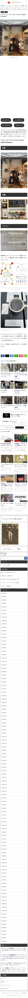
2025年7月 (4, 634)
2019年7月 (4, 879)
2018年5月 (4, 927)
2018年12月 (4, 903)
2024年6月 (4, 678)
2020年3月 (4, 852)
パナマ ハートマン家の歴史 (7, 948)
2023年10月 (4, 705)
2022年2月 (4, 774)
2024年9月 (4, 668)
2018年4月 (4, 931)
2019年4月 (4, 890)
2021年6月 (4, 801)
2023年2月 (4, 733)
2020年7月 (4, 838)
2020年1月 (4, 859)
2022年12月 (4, 739)
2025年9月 (4, 627)
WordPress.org (5, 988)
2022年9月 (4, 750)
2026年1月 (4, 613)
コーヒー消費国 (21, 5)
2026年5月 (4, 599)
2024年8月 (4, 671)
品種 (26, 5)
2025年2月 (4, 651)
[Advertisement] (14, 73)
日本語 (4, 555)
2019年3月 (4, 893)
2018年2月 (4, 937)
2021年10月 (4, 787)
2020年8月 (4, 835)
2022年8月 (4, 753)
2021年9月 (4, 791)
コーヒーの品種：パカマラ (7, 967)
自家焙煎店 (3, 5)
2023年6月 (4, 719)
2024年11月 (4, 661)
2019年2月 (4, 896)
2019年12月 (4, 862)
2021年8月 (4, 794)
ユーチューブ (19, 125)
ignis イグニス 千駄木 (6, 963)
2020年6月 (4, 842)
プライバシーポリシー (15, 993)
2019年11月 (4, 866)
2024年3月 (4, 688)
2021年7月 (4, 797)
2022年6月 (4, 760)
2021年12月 (4, 780)
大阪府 (6, 11)
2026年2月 (4, 610)
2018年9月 (4, 914)
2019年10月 (4, 869)
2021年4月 (4, 808)
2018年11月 (4, 907)
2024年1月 (4, 695)
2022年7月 (4, 757)
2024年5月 (4, 681)
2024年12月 (4, 658)
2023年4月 (4, 726)
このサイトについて (5, 993)
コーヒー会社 (8, 5)
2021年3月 (4, 811)
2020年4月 (4, 849)
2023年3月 (4, 729)
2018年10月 (4, 910)
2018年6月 (4, 924)
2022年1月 (4, 777)
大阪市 (2, 11)
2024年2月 (4, 692)
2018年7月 (4, 920)
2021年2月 (4, 815)
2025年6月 (4, 637)
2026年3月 (4, 606)
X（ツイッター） (7, 549)
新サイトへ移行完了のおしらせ (9, 572)
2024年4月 (4, 685)
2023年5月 (4, 722)
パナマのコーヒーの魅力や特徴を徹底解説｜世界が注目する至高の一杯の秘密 (14, 958)
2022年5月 (4, 763)
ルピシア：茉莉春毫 (6, 586)
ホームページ (5, 120)
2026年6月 (4, 596)
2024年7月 (4, 675)
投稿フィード (5, 981)
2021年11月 (4, 784)
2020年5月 (4, 845)
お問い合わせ (24, 993)
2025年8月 (4, 630)
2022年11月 (4, 743)
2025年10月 (4, 623)
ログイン (4, 978)
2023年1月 (4, 736)
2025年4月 (4, 644)
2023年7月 (4, 716)
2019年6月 (4, 883)
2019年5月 (4, 886)
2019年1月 (4, 900)
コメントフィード (6, 985)
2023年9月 (4, 709)
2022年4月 (4, 767)
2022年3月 (4, 770)
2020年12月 (4, 821)
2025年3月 (4, 647)
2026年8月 (4, 593)
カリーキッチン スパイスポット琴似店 (10, 582)
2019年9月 (4, 873)
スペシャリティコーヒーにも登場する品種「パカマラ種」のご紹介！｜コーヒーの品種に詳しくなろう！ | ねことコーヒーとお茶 (13, 969)
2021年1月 (4, 818)
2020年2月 (4, 855)
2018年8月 (4, 917)
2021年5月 (4, 804)
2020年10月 (4, 828)
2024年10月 (4, 664)
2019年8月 (4, 876)
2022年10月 (4, 746)
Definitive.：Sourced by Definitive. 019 (10, 579)
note (18, 549)
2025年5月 (4, 640)
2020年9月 (4, 832)
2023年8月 (4, 712)
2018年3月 (4, 934)
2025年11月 (4, 620)
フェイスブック (6, 125)
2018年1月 (4, 941)
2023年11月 (4, 702)
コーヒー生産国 (14, 5)
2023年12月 (4, 699)
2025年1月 (4, 654)
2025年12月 (4, 617)
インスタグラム (19, 120)
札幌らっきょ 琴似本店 (7, 575)
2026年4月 (4, 603)
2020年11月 (4, 825)
